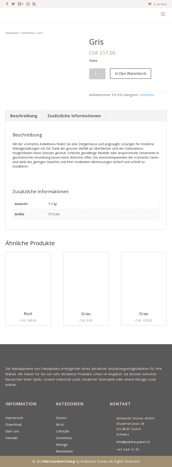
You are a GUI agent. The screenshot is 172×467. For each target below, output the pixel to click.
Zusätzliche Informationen (74, 115)
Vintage (62, 444)
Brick (60, 424)
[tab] (24, 115)
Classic (61, 418)
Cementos (28, 33)
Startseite (11, 33)
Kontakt (11, 438)
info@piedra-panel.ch (133, 442)
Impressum (14, 418)
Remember (64, 451)
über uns (12, 431)
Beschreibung (23, 115)
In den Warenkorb (130, 73)
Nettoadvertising (59, 461)
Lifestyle (62, 431)
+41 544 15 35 (127, 449)
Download (13, 424)
